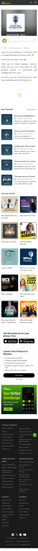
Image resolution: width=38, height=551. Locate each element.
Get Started (19, 375)
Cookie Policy (23, 538)
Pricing (4, 431)
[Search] (31, 2)
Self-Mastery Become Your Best (9, 217)
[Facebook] (13, 535)
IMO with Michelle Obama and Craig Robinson (26, 321)
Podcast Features (7, 428)
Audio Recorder (7, 443)
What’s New (5, 503)
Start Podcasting (24, 429)
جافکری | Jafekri (6, 268)
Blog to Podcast (24, 447)
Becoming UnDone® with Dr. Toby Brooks (8, 321)
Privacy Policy (11, 538)
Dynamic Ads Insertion (9, 467)
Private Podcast (7, 437)
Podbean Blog (23, 503)
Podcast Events (7, 509)
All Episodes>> (32, 109)
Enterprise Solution (8, 434)
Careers (21, 506)
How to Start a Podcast (26, 462)
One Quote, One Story (8, 242)
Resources (5, 522)
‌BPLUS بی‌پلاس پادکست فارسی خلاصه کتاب (28, 269)
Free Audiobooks (7, 484)
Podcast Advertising (8, 464)
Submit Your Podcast (8, 475)
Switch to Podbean (8, 478)
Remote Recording (8, 446)
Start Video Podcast (25, 432)
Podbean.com (25, 544)
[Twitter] (17, 535)
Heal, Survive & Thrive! (27, 216)
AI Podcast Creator (25, 444)
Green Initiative (24, 512)
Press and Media (24, 509)
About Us (22, 500)
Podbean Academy (8, 512)
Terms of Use (9, 541)
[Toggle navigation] (35, 2)
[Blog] (20, 535)
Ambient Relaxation (8, 487)
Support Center (7, 500)
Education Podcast (25, 453)
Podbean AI (5, 449)
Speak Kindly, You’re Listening (16, 35)
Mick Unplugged (7, 294)
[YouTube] (24, 535)
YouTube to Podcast (25, 450)
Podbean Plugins (7, 481)
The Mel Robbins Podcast (26, 243)
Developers (5, 525)
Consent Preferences (23, 541)
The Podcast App (7, 440)
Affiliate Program (24, 515)
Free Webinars (6, 506)
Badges (4, 519)
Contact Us (22, 517)
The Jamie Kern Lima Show (27, 295)
